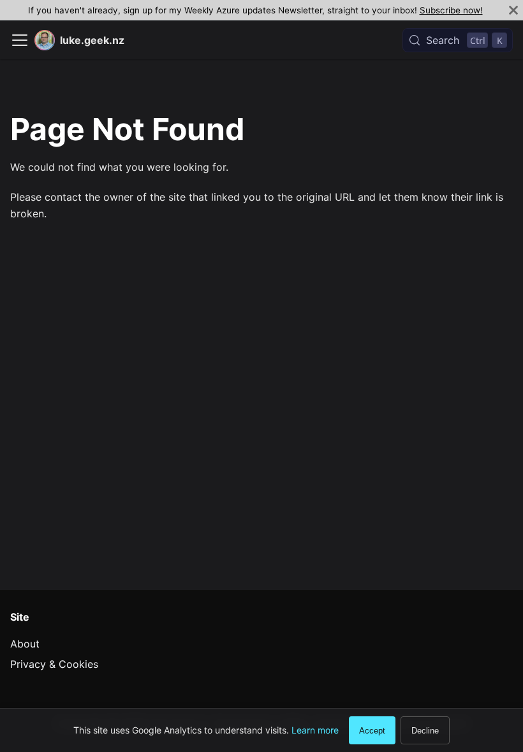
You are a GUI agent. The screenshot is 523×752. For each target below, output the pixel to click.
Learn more (315, 730)
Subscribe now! (451, 10)
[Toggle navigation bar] (19, 40)
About (25, 643)
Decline (425, 730)
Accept (372, 730)
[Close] (513, 10)
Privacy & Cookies (54, 664)
